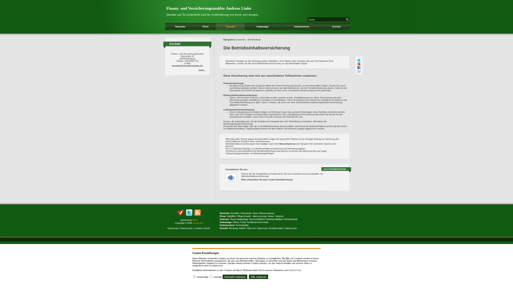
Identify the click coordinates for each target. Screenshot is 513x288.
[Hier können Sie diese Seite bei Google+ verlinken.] (359, 63)
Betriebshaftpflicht (274, 219)
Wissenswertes (266, 213)
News (255, 213)
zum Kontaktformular (334, 169)
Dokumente (246, 213)
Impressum (173, 228)
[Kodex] (180, 215)
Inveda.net (198, 223)
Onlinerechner (301, 26)
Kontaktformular (284, 179)
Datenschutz (186, 228)
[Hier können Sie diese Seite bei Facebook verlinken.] (359, 67)
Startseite (180, 26)
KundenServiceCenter (258, 222)
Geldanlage (262, 26)
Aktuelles (235, 213)
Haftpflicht (231, 216)
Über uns (251, 228)
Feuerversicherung (233, 83)
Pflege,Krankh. (244, 216)
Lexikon (198, 228)
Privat (206, 26)
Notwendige (202, 277)
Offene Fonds (239, 222)
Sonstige (218, 277)
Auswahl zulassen (234, 276)
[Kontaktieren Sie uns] (233, 185)
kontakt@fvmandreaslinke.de (187, 66)
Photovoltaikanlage (239, 219)
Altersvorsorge (259, 216)
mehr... (202, 70)
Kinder (271, 216)
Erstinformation (276, 228)
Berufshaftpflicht (257, 219)
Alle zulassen (258, 276)
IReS (195, 220)
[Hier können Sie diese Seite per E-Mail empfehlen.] (359, 71)
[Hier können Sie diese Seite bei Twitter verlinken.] (359, 60)
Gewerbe (230, 26)
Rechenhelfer (242, 225)
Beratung (233, 228)
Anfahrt (242, 228)
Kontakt (336, 26)
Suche (207, 228)
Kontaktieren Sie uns (236, 169)
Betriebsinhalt (254, 39)
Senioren (279, 216)
